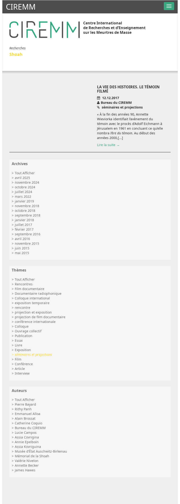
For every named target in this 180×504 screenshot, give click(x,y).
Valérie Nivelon (26, 460)
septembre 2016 (27, 234)
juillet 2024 (23, 192)
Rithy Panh (23, 409)
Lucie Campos (26, 432)
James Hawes (25, 470)
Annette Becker (27, 465)
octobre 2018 (25, 210)
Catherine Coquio (28, 423)
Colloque (22, 326)
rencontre (22, 307)
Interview (22, 373)
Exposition (23, 350)
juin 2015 (22, 248)
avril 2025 (22, 177)
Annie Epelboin (27, 442)
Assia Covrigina (27, 437)
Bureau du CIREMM (30, 428)
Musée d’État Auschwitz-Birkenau (41, 451)
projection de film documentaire (40, 317)
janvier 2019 (24, 201)
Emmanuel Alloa (27, 413)
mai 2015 (22, 253)
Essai (19, 340)
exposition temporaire (32, 303)
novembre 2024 (27, 182)
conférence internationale (35, 321)
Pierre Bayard (25, 404)
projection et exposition (33, 312)
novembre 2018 (27, 206)
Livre (18, 345)
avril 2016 (22, 238)
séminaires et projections (33, 354)
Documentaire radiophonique (38, 293)
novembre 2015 (27, 243)
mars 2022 (23, 196)
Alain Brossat (25, 418)
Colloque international (32, 298)
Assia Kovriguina (28, 446)
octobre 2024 (25, 187)
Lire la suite (106, 145)
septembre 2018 (27, 215)
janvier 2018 (24, 220)
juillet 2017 (23, 224)
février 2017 (24, 229)
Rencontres (24, 284)
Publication (23, 335)
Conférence (24, 364)
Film (18, 359)
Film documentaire (29, 289)
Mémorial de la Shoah (32, 456)
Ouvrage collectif (28, 331)
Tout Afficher (25, 173)
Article (20, 368)
